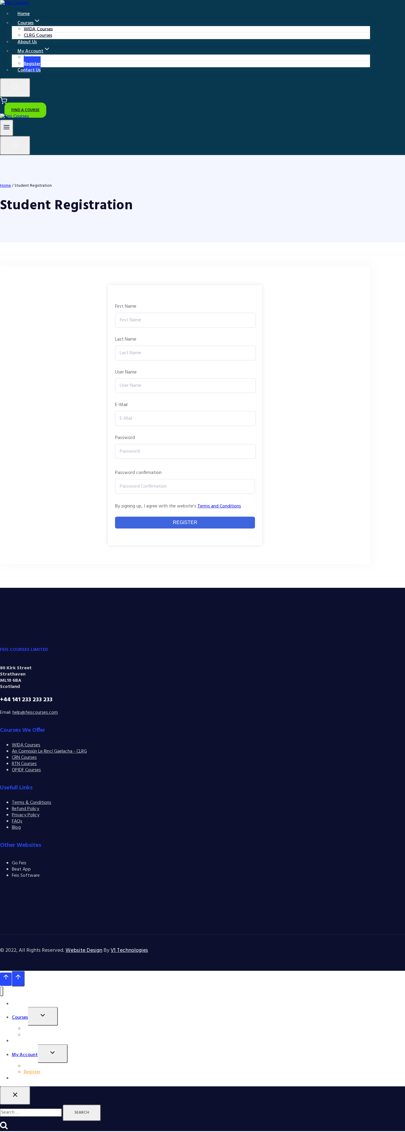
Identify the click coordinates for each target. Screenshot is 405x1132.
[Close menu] (1, 991)
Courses (20, 1017)
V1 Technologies (129, 950)
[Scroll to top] (6, 979)
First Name (125, 307)
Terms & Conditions (31, 803)
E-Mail (121, 405)
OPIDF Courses (26, 770)
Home (18, 1004)
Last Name (125, 339)
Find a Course (25, 110)
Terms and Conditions (219, 506)
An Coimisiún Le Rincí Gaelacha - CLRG (49, 751)
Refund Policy (25, 809)
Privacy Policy (25, 815)
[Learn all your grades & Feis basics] (14, 116)
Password (125, 438)
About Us (21, 1041)
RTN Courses (24, 764)
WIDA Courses (26, 745)
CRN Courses (24, 757)
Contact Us (29, 70)
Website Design (84, 950)
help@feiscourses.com (35, 712)
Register (185, 522)
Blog (16, 827)
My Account (25, 1055)
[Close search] (15, 1095)
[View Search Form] (15, 87)
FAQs (17, 821)
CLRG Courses (38, 1035)
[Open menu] (6, 128)
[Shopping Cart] (3, 103)
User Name (126, 372)
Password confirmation (138, 473)
